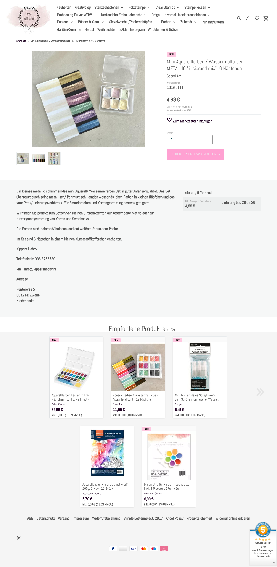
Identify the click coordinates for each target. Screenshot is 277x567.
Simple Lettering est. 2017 (143, 518)
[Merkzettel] (257, 18)
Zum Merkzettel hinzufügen (192, 120)
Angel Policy (174, 518)
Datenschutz (45, 518)
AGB (30, 518)
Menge (170, 132)
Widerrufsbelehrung (106, 518)
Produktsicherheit (199, 518)
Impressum (81, 518)
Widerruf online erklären (233, 518)
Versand (63, 518)
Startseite (21, 41)
